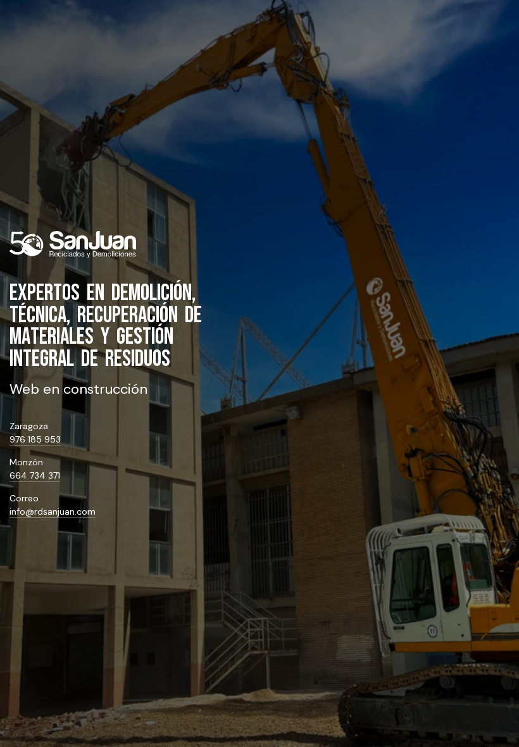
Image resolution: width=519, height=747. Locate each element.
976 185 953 (35, 439)
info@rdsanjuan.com (52, 511)
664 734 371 (34, 475)
